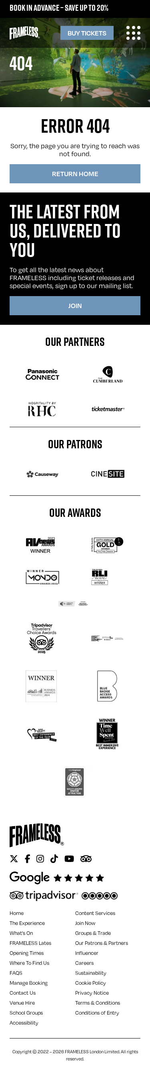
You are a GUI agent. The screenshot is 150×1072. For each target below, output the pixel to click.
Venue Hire (22, 1002)
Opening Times (27, 953)
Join (75, 305)
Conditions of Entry (97, 1012)
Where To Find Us (29, 963)
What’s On (21, 933)
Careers (84, 963)
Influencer (86, 953)
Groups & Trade (93, 933)
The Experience (27, 923)
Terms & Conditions (97, 1002)
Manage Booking (29, 983)
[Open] (133, 33)
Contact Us (23, 993)
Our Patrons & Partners (101, 943)
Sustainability (90, 973)
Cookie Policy (90, 983)
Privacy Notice (92, 993)
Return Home (75, 173)
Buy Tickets (87, 33)
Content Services (95, 913)
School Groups (26, 1012)
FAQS (16, 973)
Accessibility (24, 1022)
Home (17, 913)
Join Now (85, 923)
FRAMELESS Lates (30, 943)
